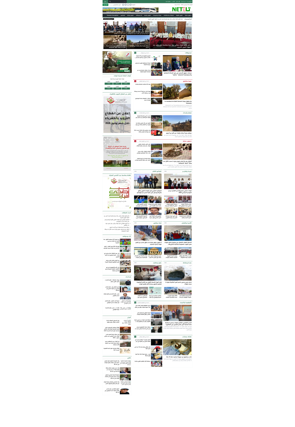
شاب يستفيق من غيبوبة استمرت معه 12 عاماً (179, 357)
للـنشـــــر (173, 1)
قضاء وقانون (157, 223)
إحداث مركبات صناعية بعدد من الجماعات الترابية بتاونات (143, 71)
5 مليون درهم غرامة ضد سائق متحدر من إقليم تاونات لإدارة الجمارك (149, 243)
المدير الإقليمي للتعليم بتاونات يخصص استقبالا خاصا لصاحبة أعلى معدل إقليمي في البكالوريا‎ (178, 324)
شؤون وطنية (130, 15)
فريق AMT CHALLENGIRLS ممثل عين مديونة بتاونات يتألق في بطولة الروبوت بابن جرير (142, 307)
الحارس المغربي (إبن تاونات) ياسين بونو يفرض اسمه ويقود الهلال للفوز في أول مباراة (141, 206)
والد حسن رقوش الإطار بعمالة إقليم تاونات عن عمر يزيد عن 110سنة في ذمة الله (112, 369)
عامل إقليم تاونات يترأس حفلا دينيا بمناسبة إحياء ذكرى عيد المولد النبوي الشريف (116, 217)
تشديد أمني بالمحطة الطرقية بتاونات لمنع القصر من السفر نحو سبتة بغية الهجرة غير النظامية (143, 117)
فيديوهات (188, 53)
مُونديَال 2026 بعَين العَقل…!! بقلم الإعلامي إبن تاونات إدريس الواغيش (111, 247)
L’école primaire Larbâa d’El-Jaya (142, 84)
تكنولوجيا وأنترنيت (185, 302)
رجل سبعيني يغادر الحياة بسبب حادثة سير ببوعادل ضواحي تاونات (142, 131)
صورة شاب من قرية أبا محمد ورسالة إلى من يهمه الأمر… (142, 92)
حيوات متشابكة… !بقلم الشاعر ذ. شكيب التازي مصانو (112, 281)
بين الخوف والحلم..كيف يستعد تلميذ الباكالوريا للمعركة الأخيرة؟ (112, 261)
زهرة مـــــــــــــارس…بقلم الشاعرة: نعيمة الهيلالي (112, 308)
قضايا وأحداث (187, 113)
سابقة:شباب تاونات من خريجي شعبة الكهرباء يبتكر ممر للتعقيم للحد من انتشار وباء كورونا (142, 321)
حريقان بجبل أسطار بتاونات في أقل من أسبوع (179, 133)
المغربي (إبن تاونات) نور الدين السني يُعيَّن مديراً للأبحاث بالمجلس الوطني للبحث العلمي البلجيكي (155, 218)
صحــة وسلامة (187, 263)
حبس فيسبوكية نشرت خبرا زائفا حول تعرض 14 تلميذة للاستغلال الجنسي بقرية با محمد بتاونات (154, 258)
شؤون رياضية (147, 15)
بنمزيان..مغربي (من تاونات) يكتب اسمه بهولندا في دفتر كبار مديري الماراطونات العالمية (154, 206)
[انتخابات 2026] (117, 62)
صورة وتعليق (187, 81)
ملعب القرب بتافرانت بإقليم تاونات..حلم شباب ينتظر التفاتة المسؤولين (143, 145)
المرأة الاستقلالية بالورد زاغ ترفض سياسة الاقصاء (142, 63)
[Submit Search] (135, 53)
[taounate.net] (175, 10)
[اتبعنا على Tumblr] (130, 5)
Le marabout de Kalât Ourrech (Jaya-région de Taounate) (178, 102)
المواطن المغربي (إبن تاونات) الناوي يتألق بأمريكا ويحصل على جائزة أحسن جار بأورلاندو (149, 192)
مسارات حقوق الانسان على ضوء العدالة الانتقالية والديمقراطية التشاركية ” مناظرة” (178, 74)
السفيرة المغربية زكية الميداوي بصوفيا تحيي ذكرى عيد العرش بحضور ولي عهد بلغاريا (141, 218)
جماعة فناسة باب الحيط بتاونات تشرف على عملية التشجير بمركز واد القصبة (142, 160)
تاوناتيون (123, 15)
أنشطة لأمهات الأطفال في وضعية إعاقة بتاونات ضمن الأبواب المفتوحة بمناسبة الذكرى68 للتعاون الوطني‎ (178, 244)
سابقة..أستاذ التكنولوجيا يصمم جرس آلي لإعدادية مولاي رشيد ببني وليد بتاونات (142, 328)
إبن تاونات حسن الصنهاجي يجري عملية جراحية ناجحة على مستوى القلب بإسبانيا (112, 343)
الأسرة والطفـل (186, 223)
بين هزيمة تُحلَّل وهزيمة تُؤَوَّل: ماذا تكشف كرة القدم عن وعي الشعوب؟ (111, 241)
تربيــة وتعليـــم (186, 171)
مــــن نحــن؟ (183, 1)
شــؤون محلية (188, 15)
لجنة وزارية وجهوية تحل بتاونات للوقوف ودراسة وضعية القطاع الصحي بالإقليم (185, 298)
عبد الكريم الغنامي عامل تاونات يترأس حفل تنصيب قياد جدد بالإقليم (117, 224)
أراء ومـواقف (139, 15)
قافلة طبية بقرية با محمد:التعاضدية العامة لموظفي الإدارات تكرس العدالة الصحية (171, 298)
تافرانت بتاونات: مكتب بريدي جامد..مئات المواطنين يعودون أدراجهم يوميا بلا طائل (143, 153)
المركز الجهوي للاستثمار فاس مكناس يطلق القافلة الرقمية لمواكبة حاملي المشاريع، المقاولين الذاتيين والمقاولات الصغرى (142, 315)
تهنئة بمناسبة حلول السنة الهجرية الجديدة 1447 (111, 349)
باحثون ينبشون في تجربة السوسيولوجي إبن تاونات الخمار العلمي (155, 297)
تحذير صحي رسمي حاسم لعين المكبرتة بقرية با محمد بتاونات (178, 283)
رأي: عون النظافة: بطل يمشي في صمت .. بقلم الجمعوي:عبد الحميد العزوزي (111, 255)
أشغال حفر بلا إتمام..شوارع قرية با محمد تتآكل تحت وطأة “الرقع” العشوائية (177, 162)
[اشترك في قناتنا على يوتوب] (128, 5)
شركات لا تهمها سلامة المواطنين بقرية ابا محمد (142, 99)
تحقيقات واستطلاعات (169, 15)
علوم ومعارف (157, 263)
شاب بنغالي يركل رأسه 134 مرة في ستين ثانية (142, 347)
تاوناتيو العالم (157, 171)
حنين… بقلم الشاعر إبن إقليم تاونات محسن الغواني (111, 294)
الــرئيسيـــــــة (189, 1)
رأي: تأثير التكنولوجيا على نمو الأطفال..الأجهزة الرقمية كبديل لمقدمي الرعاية (112, 269)
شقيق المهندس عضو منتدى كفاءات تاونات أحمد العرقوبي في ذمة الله (112, 390)
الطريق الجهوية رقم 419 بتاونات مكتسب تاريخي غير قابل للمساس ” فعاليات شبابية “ (142, 57)
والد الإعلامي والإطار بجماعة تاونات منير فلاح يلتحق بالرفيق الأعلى (111, 382)
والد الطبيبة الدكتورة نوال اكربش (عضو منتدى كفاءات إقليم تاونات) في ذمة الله (111, 362)
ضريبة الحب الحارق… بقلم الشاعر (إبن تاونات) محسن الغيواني (112, 301)
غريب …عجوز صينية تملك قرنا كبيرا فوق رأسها (142, 355)
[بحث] (110, 1)
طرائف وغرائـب (186, 336)
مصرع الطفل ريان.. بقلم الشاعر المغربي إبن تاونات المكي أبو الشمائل (112, 288)
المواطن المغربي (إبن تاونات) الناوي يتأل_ (174, 19)
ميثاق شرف (168, 1)
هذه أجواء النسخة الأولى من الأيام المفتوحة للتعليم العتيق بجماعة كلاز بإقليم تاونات (149, 283)
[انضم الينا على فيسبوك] (123, 5)
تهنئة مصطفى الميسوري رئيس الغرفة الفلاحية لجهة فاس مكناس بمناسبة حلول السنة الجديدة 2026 (111, 329)
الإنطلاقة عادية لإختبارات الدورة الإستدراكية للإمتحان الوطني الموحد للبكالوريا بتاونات (185, 218)
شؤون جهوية (179, 15)
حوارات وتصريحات (157, 15)
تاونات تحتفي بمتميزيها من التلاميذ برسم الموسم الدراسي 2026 (180, 192)
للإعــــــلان (178, 1)
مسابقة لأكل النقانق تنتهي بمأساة (142, 361)
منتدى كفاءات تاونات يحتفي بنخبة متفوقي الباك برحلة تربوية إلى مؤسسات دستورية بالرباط (184, 206)
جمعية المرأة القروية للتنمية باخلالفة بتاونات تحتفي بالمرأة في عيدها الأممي (171, 258)
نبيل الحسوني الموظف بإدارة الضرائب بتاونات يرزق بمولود (112, 321)
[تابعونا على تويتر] (125, 5)
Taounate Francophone (112, 15)
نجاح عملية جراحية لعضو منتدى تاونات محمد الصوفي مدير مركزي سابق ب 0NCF (111, 336)
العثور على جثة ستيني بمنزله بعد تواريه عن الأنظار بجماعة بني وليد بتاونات (143, 124)
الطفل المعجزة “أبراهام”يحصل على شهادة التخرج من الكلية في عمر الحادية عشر (142, 341)
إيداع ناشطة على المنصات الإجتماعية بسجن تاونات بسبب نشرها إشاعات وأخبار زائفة (141, 258)
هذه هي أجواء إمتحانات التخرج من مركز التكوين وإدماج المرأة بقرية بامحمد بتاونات (170, 218)
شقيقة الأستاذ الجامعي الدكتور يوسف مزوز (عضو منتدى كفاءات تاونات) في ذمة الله (112, 376)
